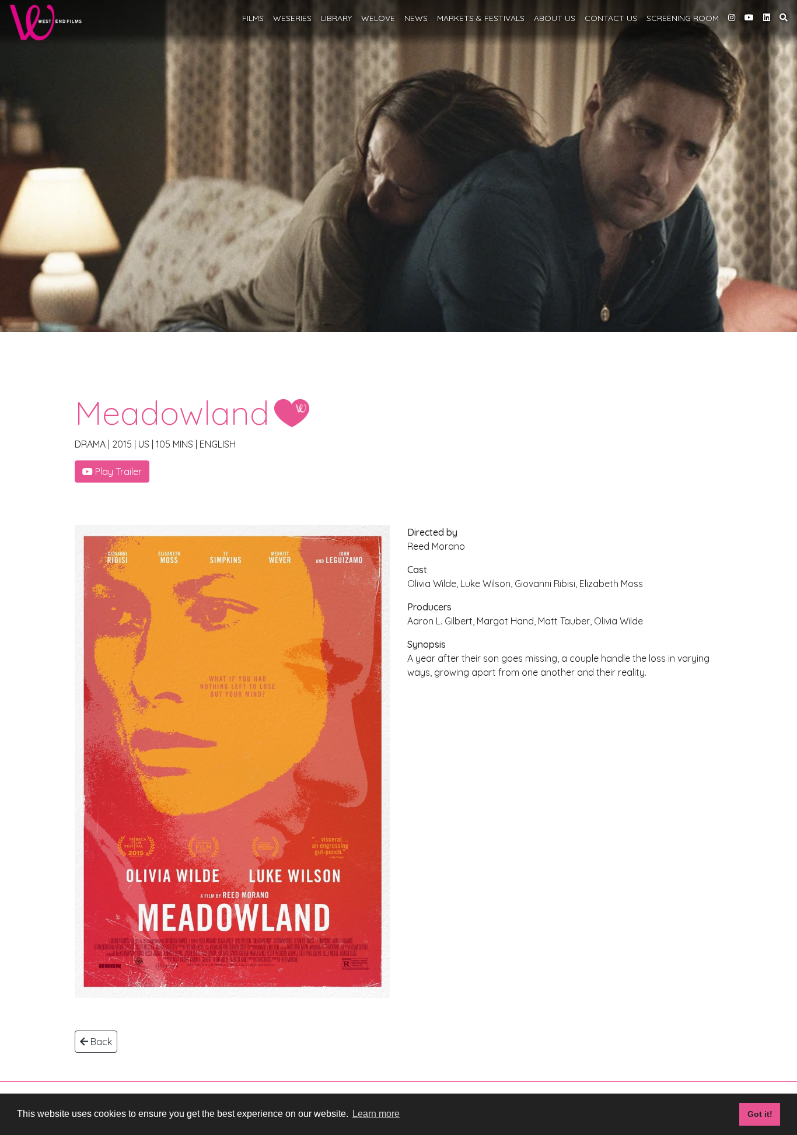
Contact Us (611, 18)
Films (253, 18)
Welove (378, 18)
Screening (682, 18)
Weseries (292, 18)
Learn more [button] (376, 1114)
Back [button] (100, 1041)
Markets (481, 18)
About (554, 18)
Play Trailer (117, 471)
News (416, 18)
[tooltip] (731, 17)
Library (336, 18)
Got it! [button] (759, 1114)
